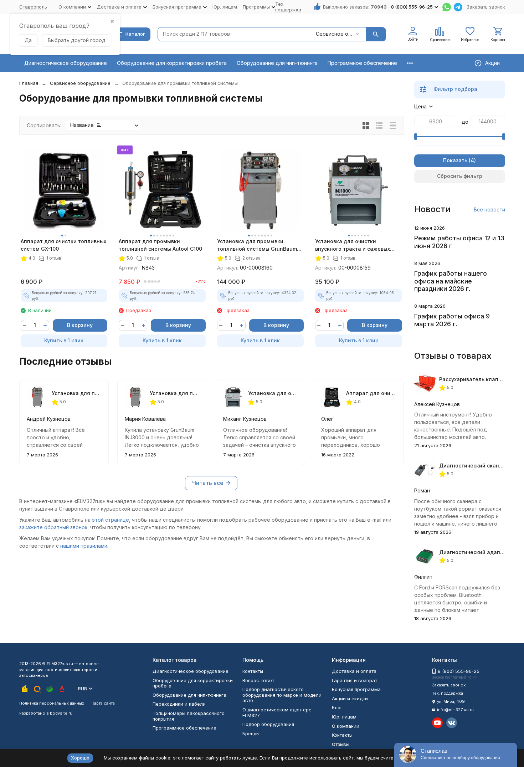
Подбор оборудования (268, 724)
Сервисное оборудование (80, 83)
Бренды (251, 733)
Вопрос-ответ (258, 680)
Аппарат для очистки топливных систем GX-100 (63, 245)
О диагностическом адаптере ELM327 (277, 712)
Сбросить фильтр (459, 176)
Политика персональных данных (51, 703)
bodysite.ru (61, 713)
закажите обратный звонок (53, 527)
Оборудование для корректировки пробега (172, 63)
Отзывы (340, 744)
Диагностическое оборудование (65, 63)
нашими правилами (83, 546)
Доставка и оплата (354, 671)
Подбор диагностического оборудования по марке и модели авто (282, 694)
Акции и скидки (350, 698)
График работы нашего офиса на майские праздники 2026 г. (450, 281)
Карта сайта (103, 703)
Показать (455, 160)
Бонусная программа (356, 689)
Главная (28, 83)
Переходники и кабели (179, 704)
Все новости (489, 209)
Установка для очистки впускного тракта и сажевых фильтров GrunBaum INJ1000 (352, 245)
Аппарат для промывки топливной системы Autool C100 (160, 245)
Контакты (252, 671)
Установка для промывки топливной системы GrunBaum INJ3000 (257, 245)
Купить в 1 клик (63, 340)
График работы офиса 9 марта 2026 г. (452, 320)
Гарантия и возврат (354, 680)
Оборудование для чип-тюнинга (277, 63)
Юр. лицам (224, 7)
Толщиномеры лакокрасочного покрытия (189, 716)
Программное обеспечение (362, 63)
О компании (345, 726)
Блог (337, 707)
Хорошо (80, 758)
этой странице (110, 520)
